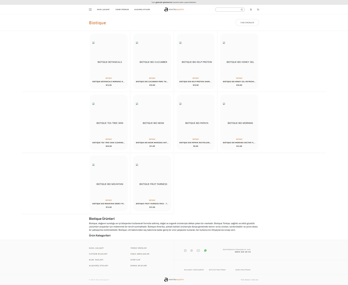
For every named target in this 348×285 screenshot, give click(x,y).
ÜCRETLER (135, 260)
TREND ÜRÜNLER (122, 9)
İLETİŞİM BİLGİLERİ (98, 254)
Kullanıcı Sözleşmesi (194, 270)
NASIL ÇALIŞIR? (103, 9)
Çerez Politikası (243, 270)
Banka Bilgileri (138, 265)
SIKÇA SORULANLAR (140, 254)
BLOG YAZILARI (96, 260)
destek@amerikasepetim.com (237, 249)
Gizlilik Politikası (217, 270)
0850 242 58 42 (243, 252)
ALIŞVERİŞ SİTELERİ (142, 9)
